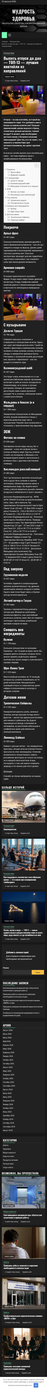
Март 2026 (7, 1049)
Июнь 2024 (7, 1097)
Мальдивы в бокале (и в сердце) (24, 186)
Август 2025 (8, 1067)
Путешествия (9, 53)
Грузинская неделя (18, 200)
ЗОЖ (9, 189)
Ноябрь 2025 (8, 1060)
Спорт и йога (8, 1167)
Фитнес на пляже (18, 192)
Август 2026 (8, 1030)
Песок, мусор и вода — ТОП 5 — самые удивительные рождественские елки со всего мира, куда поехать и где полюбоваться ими (23, 933)
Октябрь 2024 (8, 1082)
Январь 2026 (8, 1056)
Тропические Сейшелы (20, 217)
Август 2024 (8, 1090)
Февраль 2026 (8, 1052)
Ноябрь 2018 (8, 1119)
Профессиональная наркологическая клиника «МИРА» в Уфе (23, 1317)
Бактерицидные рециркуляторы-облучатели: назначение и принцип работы (23, 1216)
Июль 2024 (7, 1093)
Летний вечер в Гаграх (20, 203)
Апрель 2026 (8, 1045)
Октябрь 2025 (8, 1064)
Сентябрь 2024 (9, 1086)
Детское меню (13, 214)
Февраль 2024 (8, 1101)
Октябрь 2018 (8, 1123)
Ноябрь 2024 (8, 1078)
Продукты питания (10, 1160)
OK (36, 1385)
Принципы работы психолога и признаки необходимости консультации (21, 1267)
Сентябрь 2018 (9, 1127)
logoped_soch (25, 81)
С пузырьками (13, 178)
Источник (8, 771)
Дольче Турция (17, 181)
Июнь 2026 (7, 1038)
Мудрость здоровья (23, 15)
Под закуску (12, 198)
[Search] (43, 35)
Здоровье (7, 1149)
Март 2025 (7, 1071)
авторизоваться (25, 959)
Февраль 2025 (8, 1075)
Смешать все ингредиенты (18, 206)
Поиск (6, 968)
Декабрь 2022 (8, 1116)
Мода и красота (9, 1153)
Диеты (5, 1145)
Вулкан (13, 209)
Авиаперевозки (10, 829)
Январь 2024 (8, 1104)
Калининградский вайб (20, 184)
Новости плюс (8, 1156)
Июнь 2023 (7, 1112)
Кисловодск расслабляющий (23, 195)
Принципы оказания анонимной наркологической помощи (17, 1367)
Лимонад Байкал (18, 220)
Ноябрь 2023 (8, 1108)
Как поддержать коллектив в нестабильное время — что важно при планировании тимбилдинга (22, 880)
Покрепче (11, 169)
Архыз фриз (15, 172)
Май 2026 (7, 1041)
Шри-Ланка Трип (17, 212)
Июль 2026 (7, 1034)
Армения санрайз (18, 175)
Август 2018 (8, 1130)
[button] (35, 165)
